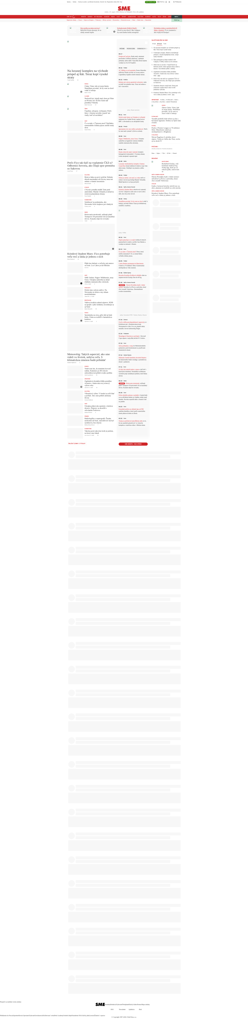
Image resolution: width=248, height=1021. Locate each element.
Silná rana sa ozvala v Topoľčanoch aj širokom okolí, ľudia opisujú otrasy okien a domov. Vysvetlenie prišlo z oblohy (167, 66)
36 (97, 435)
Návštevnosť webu (48, 1015)
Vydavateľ (119, 1004)
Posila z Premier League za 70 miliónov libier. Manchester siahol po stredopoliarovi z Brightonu (166, 130)
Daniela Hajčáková (71, 362)
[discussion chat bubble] (93, 92)
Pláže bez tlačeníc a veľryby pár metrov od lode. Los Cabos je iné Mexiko (99, 264)
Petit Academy (58, 1015)
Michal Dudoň (88, 183)
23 (95, 104)
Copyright (116, 1017)
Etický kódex (133, 1004)
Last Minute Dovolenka (93, 2)
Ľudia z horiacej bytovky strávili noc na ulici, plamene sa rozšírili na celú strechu (166, 187)
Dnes (153, 153)
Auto (154, 16)
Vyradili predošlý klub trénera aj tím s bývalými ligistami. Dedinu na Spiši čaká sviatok (166, 121)
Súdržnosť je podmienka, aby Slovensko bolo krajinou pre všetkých (99, 203)
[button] (175, 16)
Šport (124, 16)
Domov (90, 16)
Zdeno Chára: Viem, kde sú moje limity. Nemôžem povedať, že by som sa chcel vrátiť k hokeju (171, 110)
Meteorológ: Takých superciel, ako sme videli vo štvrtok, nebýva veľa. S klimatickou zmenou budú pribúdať (88, 357)
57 (76, 171)
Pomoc (139, 1004)
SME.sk (69, 16)
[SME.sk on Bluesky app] (128, 1014)
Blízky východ (107, 20)
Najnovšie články (71, 20)
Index (113, 16)
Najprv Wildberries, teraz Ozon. (128, 139)
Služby (75, 2)
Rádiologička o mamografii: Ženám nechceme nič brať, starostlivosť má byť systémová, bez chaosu (99, 420)
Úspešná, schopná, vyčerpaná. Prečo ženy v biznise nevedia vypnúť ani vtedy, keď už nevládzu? (98, 113)
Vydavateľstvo (33, 1015)
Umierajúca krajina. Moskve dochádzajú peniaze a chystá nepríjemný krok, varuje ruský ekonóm (166, 54)
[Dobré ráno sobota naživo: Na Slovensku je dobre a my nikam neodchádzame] (75, 292)
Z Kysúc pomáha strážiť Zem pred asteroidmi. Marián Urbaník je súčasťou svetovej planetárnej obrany (99, 192)
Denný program (171, 102)
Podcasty (98, 20)
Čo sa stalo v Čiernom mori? (127, 251)
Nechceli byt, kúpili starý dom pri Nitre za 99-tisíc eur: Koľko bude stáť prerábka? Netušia (99, 100)
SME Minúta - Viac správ (133, 444)
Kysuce (87, 187)
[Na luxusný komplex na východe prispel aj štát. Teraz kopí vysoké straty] (91, 54)
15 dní (168, 153)
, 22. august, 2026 (112, 12)
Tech (159, 16)
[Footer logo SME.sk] (100, 1004)
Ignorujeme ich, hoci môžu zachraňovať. (131, 129)
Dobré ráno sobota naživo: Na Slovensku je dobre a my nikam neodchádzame (96, 292)
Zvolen (154, 183)
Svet (118, 16)
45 (77, 80)
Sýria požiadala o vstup (126, 346)
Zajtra (158, 153)
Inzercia (40, 1015)
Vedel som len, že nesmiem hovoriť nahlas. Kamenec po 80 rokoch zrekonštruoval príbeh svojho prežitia (98, 371)
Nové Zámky (165, 161)
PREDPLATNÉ (150, 2)
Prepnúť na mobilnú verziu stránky (10, 1002)
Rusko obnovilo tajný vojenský (128, 152)
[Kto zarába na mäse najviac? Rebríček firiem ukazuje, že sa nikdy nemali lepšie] (74, 30)
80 (96, 375)
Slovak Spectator (24, 1015)
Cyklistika (155, 102)
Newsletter (148, 20)
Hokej (86, 83)
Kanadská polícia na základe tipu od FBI (131, 409)
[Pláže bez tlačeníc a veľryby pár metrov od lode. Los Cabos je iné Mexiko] (75, 267)
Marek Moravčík (88, 309)
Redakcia (113, 1004)
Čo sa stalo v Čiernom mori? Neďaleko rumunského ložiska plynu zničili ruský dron (99, 125)
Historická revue (125, 20)
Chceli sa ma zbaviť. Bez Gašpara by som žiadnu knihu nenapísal (128, 30)
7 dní (164, 43)
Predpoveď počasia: (125, 56)
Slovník (102, 2)
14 (91, 221)
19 (96, 387)
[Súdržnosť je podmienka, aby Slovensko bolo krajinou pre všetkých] (75, 204)
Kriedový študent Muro (126, 189)
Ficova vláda (131, 48)
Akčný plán (85, 1015)
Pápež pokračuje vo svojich (127, 240)
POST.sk (176, 20)
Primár (87, 416)
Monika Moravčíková (89, 424)
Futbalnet (169, 99)
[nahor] (151, 1004)
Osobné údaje (67, 1015)
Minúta (83, 16)
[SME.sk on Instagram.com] (124, 1013)
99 (96, 309)
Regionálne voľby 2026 (113, 2)
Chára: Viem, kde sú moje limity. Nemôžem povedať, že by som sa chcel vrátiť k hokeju (99, 88)
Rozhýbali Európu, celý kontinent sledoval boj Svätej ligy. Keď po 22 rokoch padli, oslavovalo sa (170, 167)
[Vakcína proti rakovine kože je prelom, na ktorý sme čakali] (75, 433)
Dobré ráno (140, 20)
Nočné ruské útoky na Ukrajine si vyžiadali (132, 117)
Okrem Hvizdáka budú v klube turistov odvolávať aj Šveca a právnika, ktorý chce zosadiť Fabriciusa (165, 179)
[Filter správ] (146, 42)
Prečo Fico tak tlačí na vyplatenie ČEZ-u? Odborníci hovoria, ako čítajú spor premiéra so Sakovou (91, 165)
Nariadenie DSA (77, 1015)
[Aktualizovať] (133, 43)
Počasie (122, 48)
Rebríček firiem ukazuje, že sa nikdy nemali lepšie (91, 30)
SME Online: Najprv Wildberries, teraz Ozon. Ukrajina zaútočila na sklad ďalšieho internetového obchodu (99, 280)
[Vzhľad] (170, 2)
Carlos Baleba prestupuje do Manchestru (131, 263)
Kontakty (107, 1004)
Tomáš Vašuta (70, 80)
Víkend (175, 153)
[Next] (145, 49)
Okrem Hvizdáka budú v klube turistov (132, 286)
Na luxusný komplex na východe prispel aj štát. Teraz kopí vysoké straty (87, 74)
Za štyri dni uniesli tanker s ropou (129, 369)
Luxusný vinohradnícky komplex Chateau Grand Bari (131, 165)
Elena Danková (70, 259)
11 (79, 362)
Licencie (91, 1015)
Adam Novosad (88, 104)
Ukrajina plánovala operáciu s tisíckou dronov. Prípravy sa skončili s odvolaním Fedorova (99, 408)
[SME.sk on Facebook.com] (119, 1013)
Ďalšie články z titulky (76, 443)
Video (133, 20)
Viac (121, 2)
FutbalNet (155, 116)
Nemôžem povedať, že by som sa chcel (131, 201)
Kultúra (140, 16)
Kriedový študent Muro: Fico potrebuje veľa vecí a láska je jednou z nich (88, 255)
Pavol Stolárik (88, 196)
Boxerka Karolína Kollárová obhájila (130, 275)
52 (78, 259)
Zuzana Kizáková (89, 400)
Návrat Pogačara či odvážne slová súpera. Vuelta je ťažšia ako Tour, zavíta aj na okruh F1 (166, 139)
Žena (164, 16)
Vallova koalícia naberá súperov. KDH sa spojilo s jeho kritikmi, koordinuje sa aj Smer (99, 304)
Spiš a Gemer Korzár (158, 174)
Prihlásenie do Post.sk (6, 1015)
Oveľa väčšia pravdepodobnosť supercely (131, 322)
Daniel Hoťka (88, 129)
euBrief (148, 16)
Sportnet (16, 1015)
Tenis (176, 99)
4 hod (154, 43)
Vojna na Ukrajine (89, 20)
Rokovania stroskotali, (133, 383)
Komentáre (132, 16)
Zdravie (170, 16)
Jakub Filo (87, 296)
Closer (80, 20)
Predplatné (126, 1004)
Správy (69, 2)
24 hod (159, 43)
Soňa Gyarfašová (89, 375)
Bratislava (88, 300)
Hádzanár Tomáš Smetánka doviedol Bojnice (132, 357)
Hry (105, 2)
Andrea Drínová (88, 412)
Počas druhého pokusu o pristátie (129, 395)
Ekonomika (116, 20)
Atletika (162, 102)
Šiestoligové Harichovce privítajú (129, 336)
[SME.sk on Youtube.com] (126, 1013)
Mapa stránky (145, 1004)
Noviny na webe (82, 2)
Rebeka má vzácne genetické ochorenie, (131, 82)
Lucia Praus (70, 171)
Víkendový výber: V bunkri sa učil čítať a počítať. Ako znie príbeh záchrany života (99, 395)
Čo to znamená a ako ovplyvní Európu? (165, 30)
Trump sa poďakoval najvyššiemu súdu (131, 421)
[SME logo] (124, 7)
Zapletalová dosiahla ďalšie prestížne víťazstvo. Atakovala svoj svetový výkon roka (98, 383)
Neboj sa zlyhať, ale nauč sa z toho (129, 178)
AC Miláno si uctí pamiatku (127, 70)
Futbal (162, 99)
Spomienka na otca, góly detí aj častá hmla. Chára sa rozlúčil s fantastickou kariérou (98, 317)
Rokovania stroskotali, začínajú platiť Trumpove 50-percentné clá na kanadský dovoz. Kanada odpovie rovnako (100, 216)
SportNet (87, 378)
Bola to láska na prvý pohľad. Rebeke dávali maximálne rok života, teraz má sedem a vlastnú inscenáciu (99, 179)
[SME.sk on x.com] (122, 1013)
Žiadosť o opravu (99, 1015)
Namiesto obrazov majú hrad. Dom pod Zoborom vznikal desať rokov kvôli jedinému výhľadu (166, 87)
